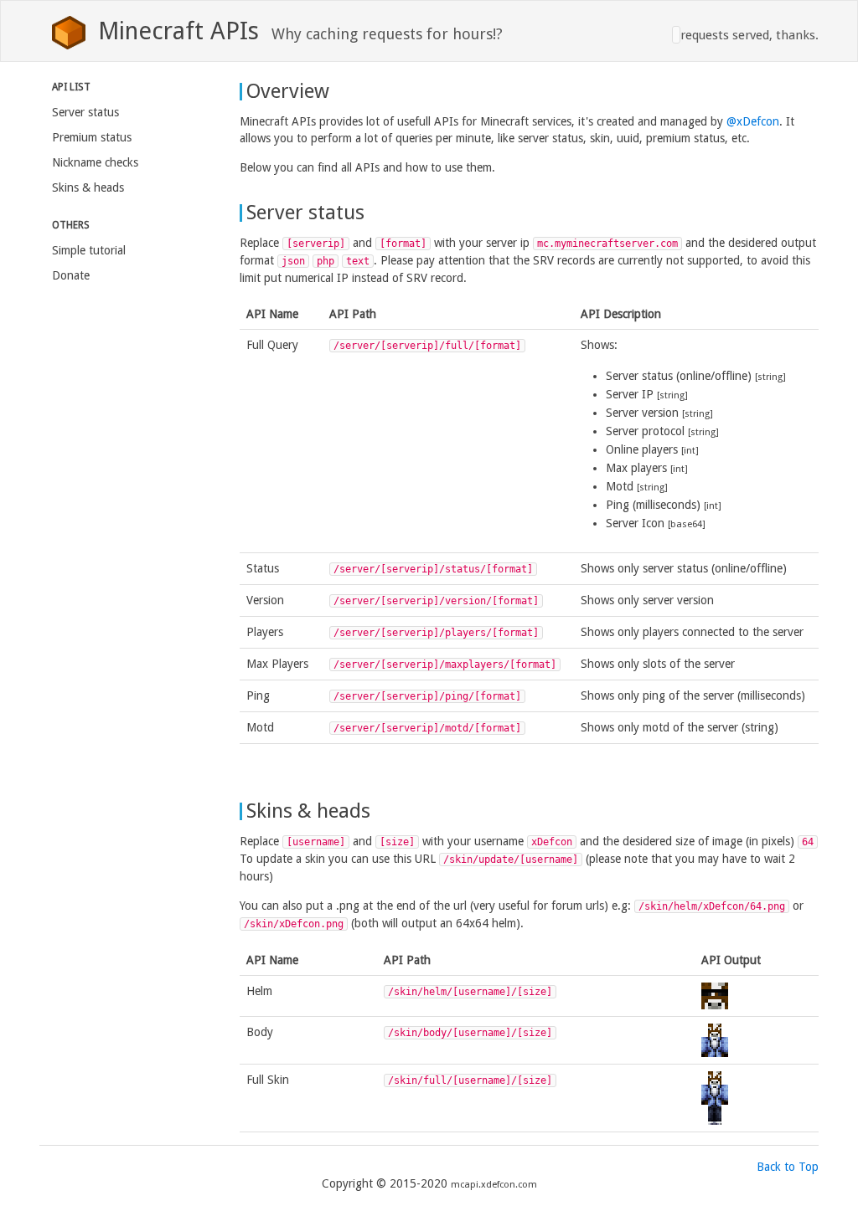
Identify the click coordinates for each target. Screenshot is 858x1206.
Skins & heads (88, 187)
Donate (71, 275)
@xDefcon (752, 121)
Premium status (92, 137)
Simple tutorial (89, 250)
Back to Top (788, 1166)
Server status (85, 112)
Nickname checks (95, 162)
